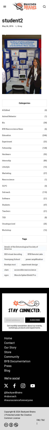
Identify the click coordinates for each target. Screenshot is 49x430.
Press (7, 366)
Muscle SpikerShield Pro (25, 275)
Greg (20, 26)
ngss (6, 275)
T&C (43, 420)
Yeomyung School (12, 259)
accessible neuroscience (25, 270)
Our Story (10, 347)
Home (8, 338)
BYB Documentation (17, 361)
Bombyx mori (10, 265)
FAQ (38, 420)
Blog (7, 370)
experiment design (30, 265)
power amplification (34, 259)
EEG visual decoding (13, 254)
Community (11, 356)
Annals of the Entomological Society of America (21, 248)
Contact (9, 343)
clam (6, 270)
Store (7, 352)
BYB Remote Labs (35, 254)
